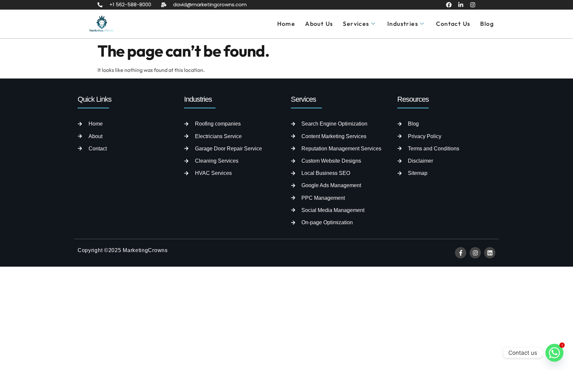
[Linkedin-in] (461, 5)
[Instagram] (473, 5)
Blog (487, 23)
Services (356, 23)
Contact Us (453, 23)
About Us (319, 23)
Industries (402, 23)
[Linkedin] (489, 252)
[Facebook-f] (460, 252)
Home (286, 23)
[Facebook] (449, 5)
